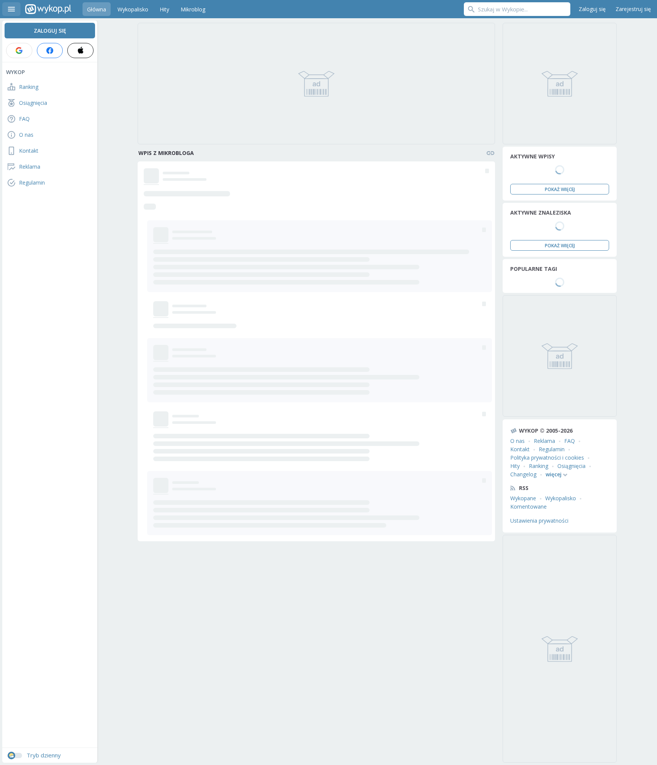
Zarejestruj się (633, 9)
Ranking (538, 465)
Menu (11, 9)
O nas (517, 440)
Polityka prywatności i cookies (547, 457)
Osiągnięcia (571, 465)
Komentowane (528, 506)
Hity (515, 465)
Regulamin (552, 449)
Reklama (544, 440)
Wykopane (523, 498)
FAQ (569, 440)
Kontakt (520, 449)
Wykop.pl (48, 9)
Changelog (523, 474)
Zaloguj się (592, 9)
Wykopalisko (560, 498)
